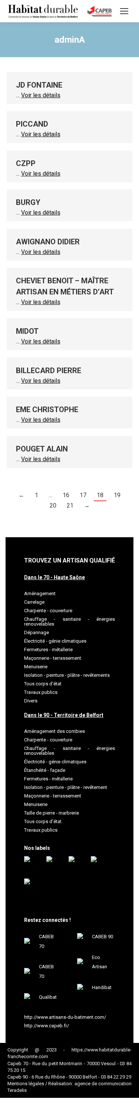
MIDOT (27, 331)
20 (53, 505)
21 (70, 505)
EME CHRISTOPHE (47, 409)
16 (66, 495)
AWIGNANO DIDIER (48, 241)
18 (100, 495)
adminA (69, 40)
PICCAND (32, 124)
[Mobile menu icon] (124, 11)
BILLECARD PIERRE (48, 370)
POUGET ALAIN (42, 448)
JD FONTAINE (39, 85)
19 (117, 495)
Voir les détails (40, 95)
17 (83, 495)
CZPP (26, 163)
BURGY (28, 202)
